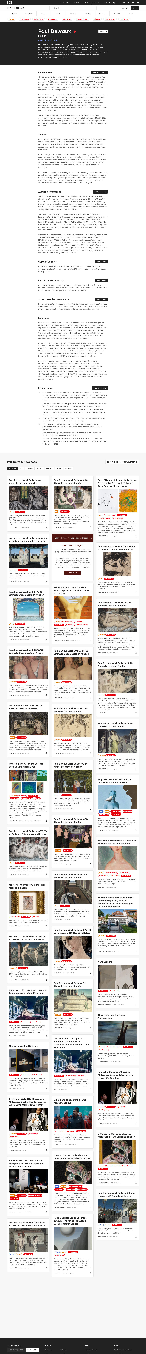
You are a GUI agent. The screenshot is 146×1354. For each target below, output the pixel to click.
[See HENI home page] (9, 2)
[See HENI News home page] (15, 8)
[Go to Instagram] (114, 2)
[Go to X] (119, 2)
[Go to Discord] (124, 2)
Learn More (72, 573)
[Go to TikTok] (128, 2)
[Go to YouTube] (138, 2)
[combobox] (124, 8)
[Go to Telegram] (133, 2)
